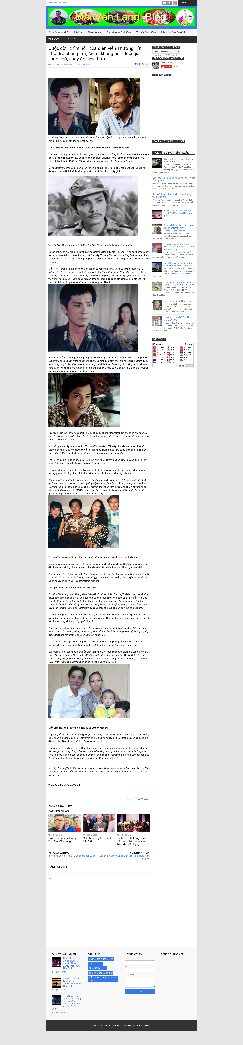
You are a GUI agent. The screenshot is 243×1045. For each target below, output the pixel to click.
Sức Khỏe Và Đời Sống (119, 32)
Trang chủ (52, 3)
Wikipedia (175, 3)
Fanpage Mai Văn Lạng (169, 3)
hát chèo (140, 1026)
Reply (52, 64)
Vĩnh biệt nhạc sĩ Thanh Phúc (178, 301)
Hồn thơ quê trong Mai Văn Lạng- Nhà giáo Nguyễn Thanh (179, 283)
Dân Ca (78, 32)
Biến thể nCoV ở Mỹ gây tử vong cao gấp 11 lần (72, 856)
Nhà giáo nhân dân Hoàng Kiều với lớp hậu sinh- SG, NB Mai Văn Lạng (179, 246)
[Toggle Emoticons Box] (49, 877)
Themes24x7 (149, 1026)
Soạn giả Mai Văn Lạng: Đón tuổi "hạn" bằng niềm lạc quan (124, 857)
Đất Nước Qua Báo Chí (173, 32)
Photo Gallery (94, 32)
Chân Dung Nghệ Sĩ (58, 32)
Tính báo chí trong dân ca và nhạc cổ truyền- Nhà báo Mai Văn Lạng (132, 841)
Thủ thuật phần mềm (128, 1026)
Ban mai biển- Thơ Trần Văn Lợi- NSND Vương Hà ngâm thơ (178, 213)
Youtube (164, 3)
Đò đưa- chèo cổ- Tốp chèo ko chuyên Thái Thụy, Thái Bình (72, 982)
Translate (175, 55)
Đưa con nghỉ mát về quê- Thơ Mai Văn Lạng (64, 840)
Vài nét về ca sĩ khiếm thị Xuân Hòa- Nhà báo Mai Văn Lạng (179, 264)
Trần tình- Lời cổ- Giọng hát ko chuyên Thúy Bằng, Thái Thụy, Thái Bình (71, 963)
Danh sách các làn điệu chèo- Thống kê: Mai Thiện (178, 226)
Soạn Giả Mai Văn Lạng (110, 1026)
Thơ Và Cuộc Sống (146, 32)
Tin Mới (53, 39)
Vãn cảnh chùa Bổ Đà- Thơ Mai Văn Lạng (177, 318)
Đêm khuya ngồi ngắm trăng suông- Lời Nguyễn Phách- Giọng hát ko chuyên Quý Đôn (67, 1002)
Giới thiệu (63, 3)
